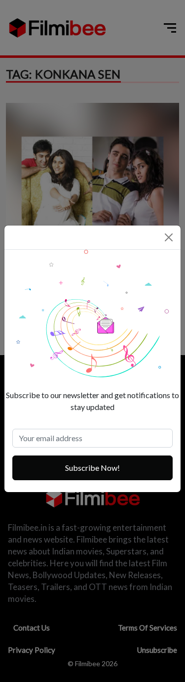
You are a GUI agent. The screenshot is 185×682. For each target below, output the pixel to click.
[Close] (169, 237)
